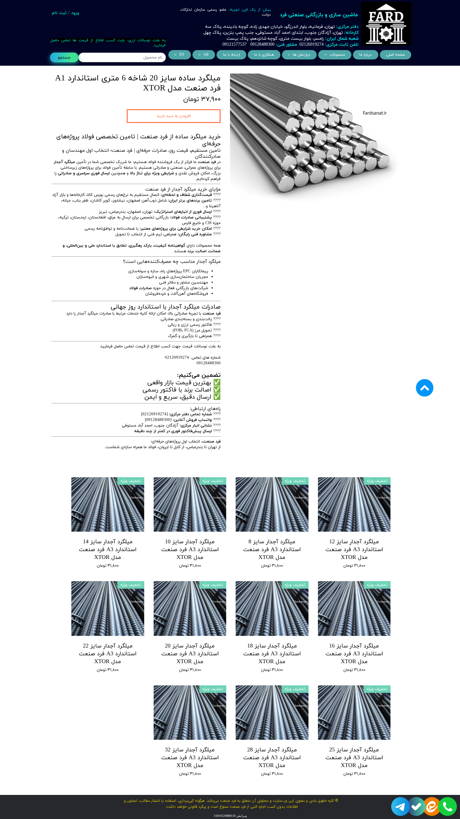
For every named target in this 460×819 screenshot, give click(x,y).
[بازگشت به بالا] (424, 409)
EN (181, 54)
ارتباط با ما (231, 54)
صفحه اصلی (395, 54)
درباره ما (365, 54)
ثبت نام (59, 13)
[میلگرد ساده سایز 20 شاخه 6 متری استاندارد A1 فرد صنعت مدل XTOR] (319, 140)
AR (206, 54)
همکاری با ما (264, 54)
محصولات (337, 54)
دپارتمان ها (301, 54)
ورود (75, 13)
